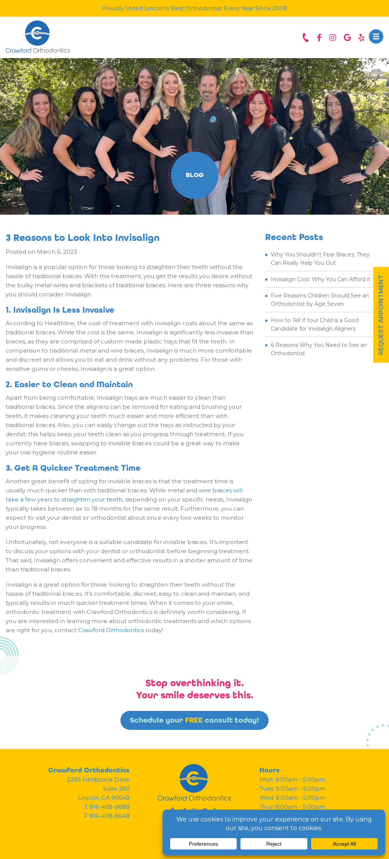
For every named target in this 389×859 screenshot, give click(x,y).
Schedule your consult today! (194, 720)
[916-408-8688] (305, 37)
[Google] (347, 37)
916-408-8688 (109, 806)
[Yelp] (361, 37)
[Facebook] (319, 37)
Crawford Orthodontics (111, 630)
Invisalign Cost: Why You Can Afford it (320, 279)
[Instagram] (332, 37)
